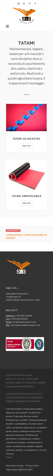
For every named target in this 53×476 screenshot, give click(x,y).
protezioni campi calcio (30, 431)
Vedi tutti (26, 145)
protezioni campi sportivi (24, 427)
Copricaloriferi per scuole (26, 416)
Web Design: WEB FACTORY (19, 469)
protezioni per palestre (23, 446)
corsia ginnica (31, 450)
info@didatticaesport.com (24, 322)
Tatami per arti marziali (16, 412)
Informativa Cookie (15, 465)
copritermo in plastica (16, 442)
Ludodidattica (21, 423)
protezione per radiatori (29, 438)
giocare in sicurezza (15, 435)
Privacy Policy (32, 465)
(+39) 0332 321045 (23, 315)
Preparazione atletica (33, 408)
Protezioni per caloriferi (17, 420)
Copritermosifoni (14, 408)
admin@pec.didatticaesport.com (25, 325)
